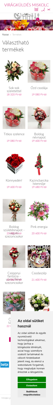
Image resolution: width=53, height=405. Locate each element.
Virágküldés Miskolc (26, 5)
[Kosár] (36, 9)
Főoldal (5, 34)
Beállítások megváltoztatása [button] (31, 393)
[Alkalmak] (26, 16)
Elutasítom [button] (31, 385)
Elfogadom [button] (31, 379)
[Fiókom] (49, 9)
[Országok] (17, 16)
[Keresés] (43, 9)
